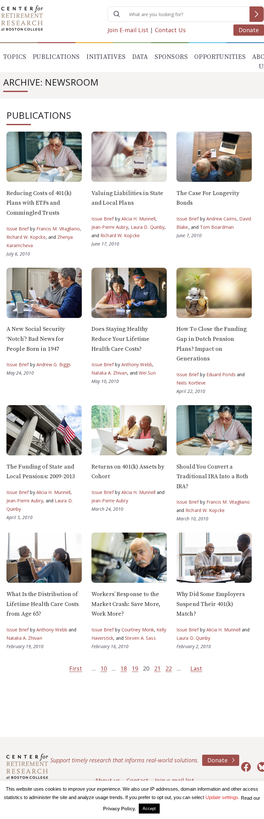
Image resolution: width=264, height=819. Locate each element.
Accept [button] (149, 808)
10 (103, 668)
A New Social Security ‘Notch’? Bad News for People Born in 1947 (35, 338)
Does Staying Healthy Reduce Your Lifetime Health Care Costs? (120, 338)
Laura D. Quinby (148, 227)
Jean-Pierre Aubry (109, 227)
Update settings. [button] (222, 797)
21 (157, 668)
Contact (137, 780)
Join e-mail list (174, 780)
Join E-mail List (128, 30)
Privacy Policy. (119, 808)
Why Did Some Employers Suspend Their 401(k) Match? (210, 604)
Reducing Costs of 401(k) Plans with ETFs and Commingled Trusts (38, 203)
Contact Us (170, 30)
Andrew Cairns (221, 219)
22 (168, 668)
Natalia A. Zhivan (109, 373)
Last (196, 668)
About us (107, 780)
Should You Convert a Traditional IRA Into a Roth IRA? (212, 476)
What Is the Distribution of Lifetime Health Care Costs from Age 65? (42, 604)
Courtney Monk (137, 630)
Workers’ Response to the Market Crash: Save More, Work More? (125, 604)
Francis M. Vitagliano (58, 229)
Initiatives (106, 57)
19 (135, 668)
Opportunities (220, 57)
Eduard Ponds (221, 374)
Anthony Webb (136, 364)
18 (123, 668)
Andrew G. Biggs (53, 364)
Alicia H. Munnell (138, 219)
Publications (56, 57)
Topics (14, 57)
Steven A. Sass (140, 638)
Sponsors (171, 57)
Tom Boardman (217, 227)
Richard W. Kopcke (26, 237)
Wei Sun (147, 373)
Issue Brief (17, 229)
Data (140, 57)
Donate (249, 30)
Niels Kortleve (191, 383)
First (75, 668)
